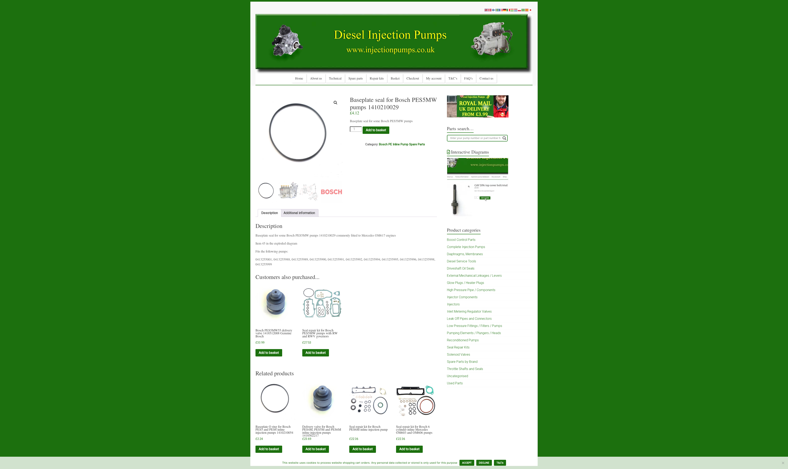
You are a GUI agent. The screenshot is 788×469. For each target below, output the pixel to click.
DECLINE (484, 462)
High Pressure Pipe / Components (471, 290)
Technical (335, 78)
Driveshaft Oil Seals (460, 268)
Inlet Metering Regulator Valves (469, 311)
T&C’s (452, 78)
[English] (486, 9)
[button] (335, 102)
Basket (395, 78)
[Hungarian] (512, 9)
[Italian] (508, 9)
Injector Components (462, 297)
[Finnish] (494, 9)
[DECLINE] (783, 463)
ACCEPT (467, 462)
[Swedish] (497, 9)
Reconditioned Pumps (463, 340)
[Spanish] (527, 9)
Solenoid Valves (458, 354)
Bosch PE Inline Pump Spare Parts (402, 144)
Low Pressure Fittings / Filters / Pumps (474, 326)
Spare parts (355, 78)
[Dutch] (516, 9)
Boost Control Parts (461, 240)
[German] (505, 9)
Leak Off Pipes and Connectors (469, 319)
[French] (501, 9)
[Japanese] (531, 9)
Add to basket (376, 130)
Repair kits (377, 78)
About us (316, 78)
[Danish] (490, 9)
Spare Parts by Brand (462, 362)
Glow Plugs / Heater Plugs (465, 283)
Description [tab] (269, 213)
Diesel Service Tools (461, 261)
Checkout (413, 78)
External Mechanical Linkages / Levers (474, 276)
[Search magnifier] (504, 138)
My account (433, 78)
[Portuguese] (523, 9)
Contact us (486, 78)
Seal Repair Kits (458, 347)
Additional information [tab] (299, 213)
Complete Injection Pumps (466, 247)
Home (299, 78)
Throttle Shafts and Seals (465, 369)
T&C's (500, 462)
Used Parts (455, 383)
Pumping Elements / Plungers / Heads (474, 333)
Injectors (453, 304)
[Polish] (519, 9)
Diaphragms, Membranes (465, 254)
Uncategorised (457, 376)
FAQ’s (468, 78)
